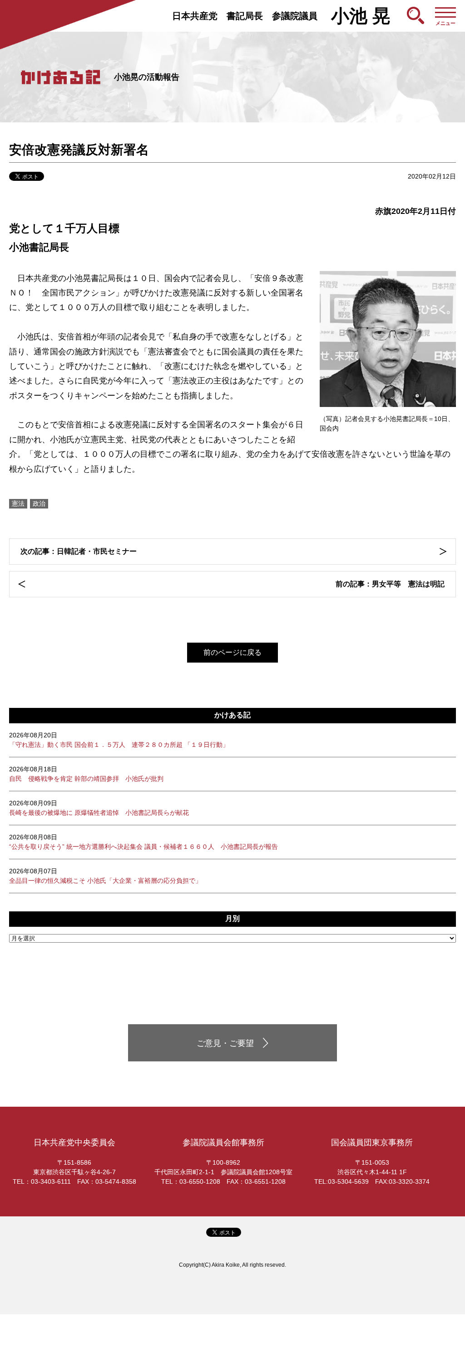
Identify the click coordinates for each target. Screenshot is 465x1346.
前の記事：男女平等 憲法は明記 (390, 584)
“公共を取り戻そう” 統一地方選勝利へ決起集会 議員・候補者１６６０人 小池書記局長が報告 (143, 841)
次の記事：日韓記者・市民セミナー (78, 551)
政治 (39, 503)
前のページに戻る (232, 652)
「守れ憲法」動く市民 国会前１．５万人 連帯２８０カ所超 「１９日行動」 (119, 739)
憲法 (18, 503)
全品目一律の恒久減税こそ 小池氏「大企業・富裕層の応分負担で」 (105, 875)
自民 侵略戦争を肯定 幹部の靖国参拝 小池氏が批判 (86, 773)
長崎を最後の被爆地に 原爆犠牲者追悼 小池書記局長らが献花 (99, 807)
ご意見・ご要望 (225, 1043)
